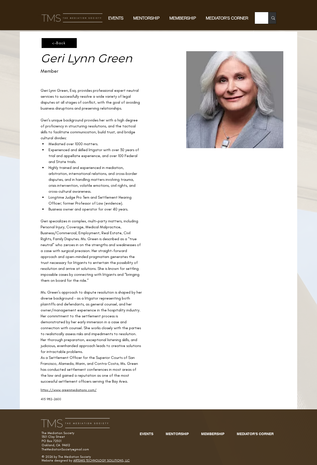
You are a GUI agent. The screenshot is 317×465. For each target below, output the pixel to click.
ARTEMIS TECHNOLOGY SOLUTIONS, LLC (101, 460)
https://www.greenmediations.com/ (69, 390)
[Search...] (273, 18)
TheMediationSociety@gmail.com (65, 449)
